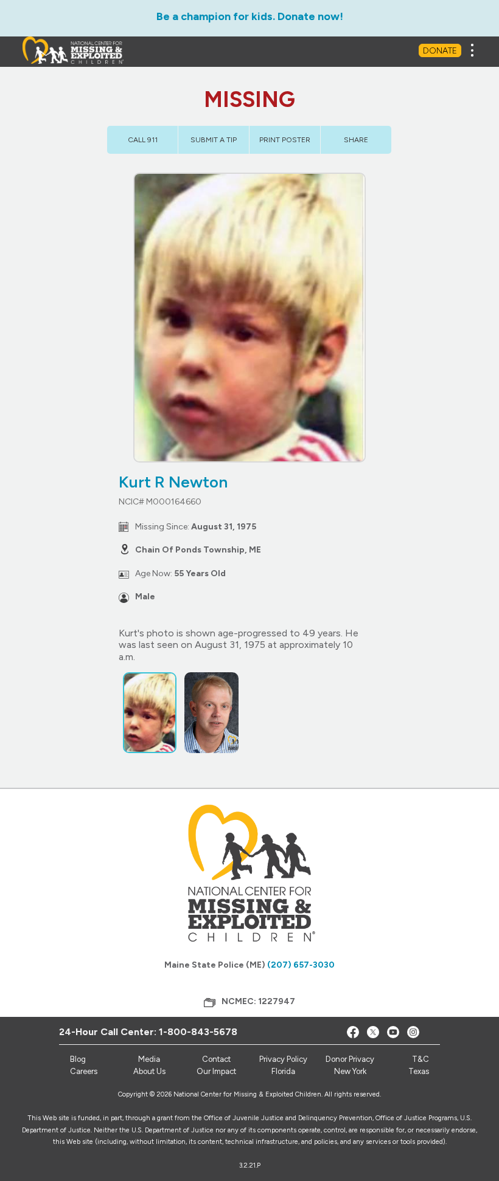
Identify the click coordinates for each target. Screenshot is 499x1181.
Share (356, 140)
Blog (78, 1059)
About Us (149, 1071)
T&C (420, 1059)
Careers (83, 1071)
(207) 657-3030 (301, 965)
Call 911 (143, 140)
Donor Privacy (350, 1059)
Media (149, 1059)
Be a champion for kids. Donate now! (249, 16)
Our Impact (216, 1071)
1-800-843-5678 (198, 1032)
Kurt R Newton (173, 482)
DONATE (440, 51)
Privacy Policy (283, 1059)
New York (350, 1071)
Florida (283, 1071)
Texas (418, 1071)
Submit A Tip (213, 140)
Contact (216, 1059)
